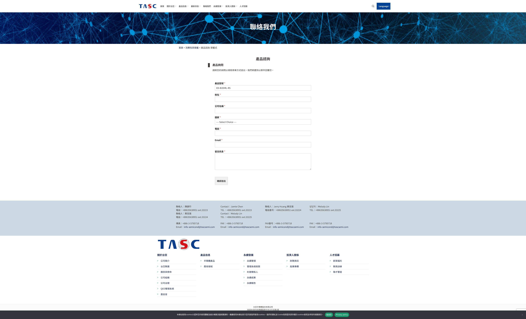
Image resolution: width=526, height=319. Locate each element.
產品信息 (183, 6)
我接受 (329, 315)
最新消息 (195, 6)
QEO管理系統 (167, 288)
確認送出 (221, 181)
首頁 (162, 6)
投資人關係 (230, 6)
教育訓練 (337, 266)
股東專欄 (294, 266)
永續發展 (217, 6)
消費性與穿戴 (192, 47)
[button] (383, 6)
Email (218, 140)
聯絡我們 (207, 6)
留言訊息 (220, 151)
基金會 (164, 294)
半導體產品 (209, 260)
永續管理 (251, 260)
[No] (522, 315)
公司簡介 (165, 260)
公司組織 (165, 277)
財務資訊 (294, 260)
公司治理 (165, 283)
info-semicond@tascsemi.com (199, 226)
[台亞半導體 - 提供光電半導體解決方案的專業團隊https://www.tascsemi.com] (146, 6)
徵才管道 (337, 271)
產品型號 (220, 83)
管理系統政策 (253, 266)
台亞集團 (165, 266)
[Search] (373, 6)
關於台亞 (171, 6)
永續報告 (251, 283)
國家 (218, 117)
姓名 (218, 94)
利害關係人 (252, 271)
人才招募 (243, 6)
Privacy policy (342, 315)
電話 (218, 128)
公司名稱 (220, 106)
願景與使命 (166, 271)
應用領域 (208, 266)
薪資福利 (337, 260)
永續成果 (251, 277)
